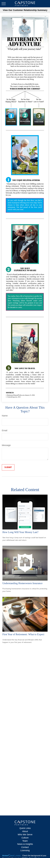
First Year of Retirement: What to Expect (23, 634)
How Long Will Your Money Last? (20, 532)
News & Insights (25, 844)
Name (5, 415)
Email (4, 430)
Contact (25, 847)
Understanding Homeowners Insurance (22, 583)
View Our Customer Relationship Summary (25, 10)
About (25, 831)
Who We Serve (25, 834)
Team (25, 841)
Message (6, 445)
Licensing (25, 850)
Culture (25, 837)
